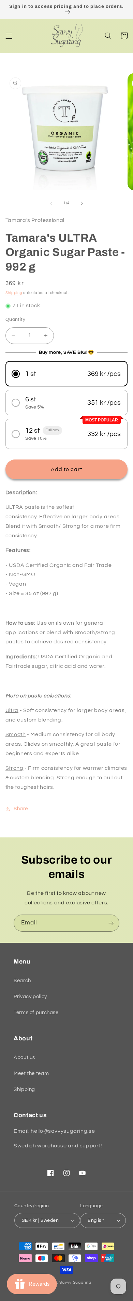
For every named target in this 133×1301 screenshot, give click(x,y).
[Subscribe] (111, 923)
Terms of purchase (36, 1012)
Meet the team (31, 1073)
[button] (9, 36)
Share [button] (21, 808)
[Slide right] (81, 203)
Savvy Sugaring (75, 1282)
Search (22, 980)
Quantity (15, 319)
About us (24, 1057)
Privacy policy (30, 996)
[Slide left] (51, 203)
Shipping (14, 293)
